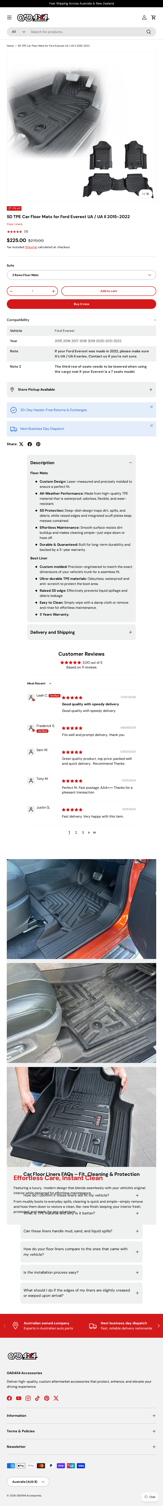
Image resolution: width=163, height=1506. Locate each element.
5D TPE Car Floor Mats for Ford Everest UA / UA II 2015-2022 (54, 46)
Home (10, 46)
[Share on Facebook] (29, 444)
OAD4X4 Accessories (29, 1495)
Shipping (31, 247)
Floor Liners (14, 224)
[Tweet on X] (21, 444)
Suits (10, 265)
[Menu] (9, 17)
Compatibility (18, 320)
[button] (153, 17)
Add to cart (108, 291)
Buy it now (81, 304)
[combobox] (81, 31)
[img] (72, 697)
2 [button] (76, 832)
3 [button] (83, 832)
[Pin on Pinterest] (38, 444)
